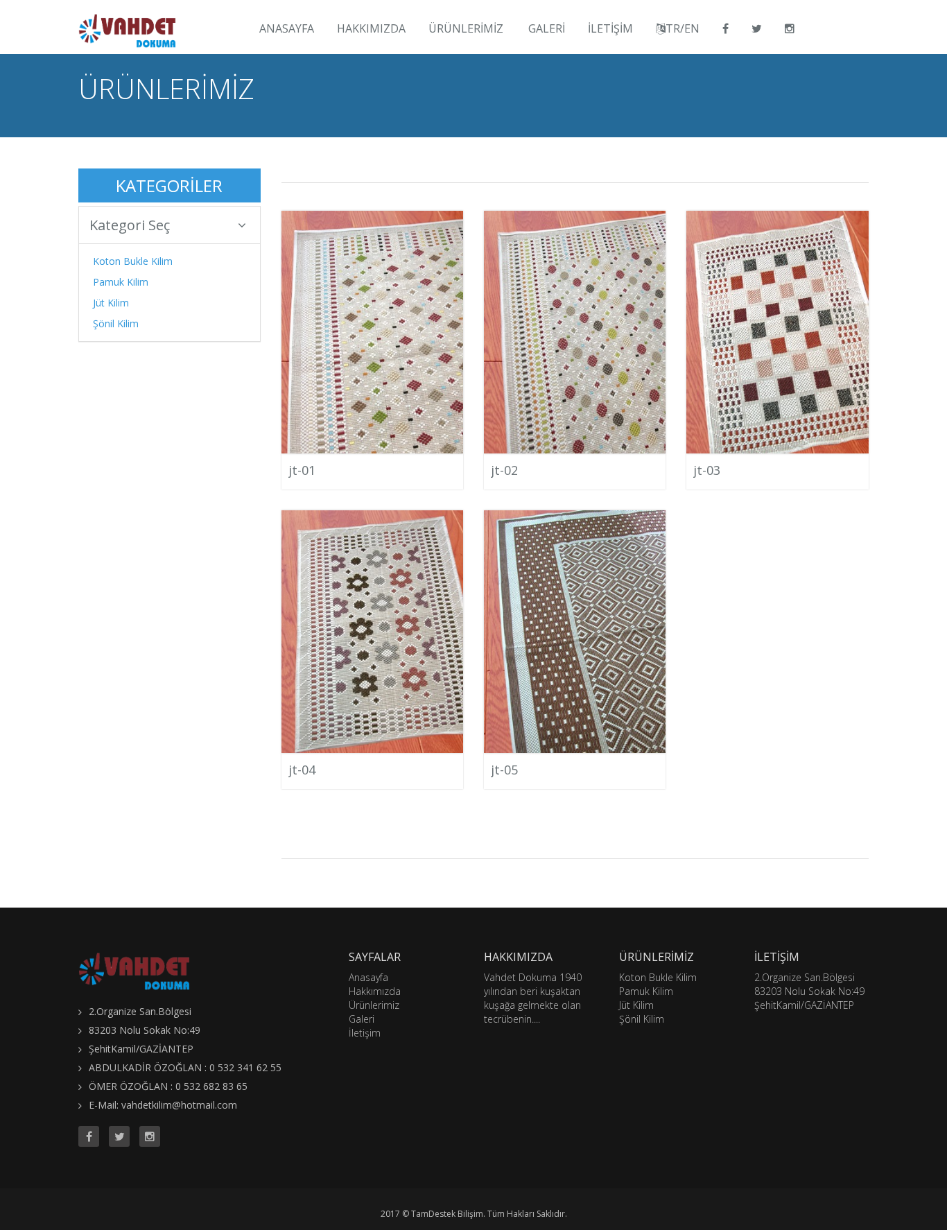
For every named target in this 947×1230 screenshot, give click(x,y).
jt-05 (504, 769)
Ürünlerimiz (465, 28)
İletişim (365, 1032)
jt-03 (706, 470)
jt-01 (301, 470)
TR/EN (683, 28)
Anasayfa (286, 28)
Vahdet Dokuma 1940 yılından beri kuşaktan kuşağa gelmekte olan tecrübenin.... (533, 998)
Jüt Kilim (111, 302)
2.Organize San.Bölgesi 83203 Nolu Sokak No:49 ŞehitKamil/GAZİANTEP (809, 991)
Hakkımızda (371, 28)
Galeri (546, 28)
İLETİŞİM (610, 28)
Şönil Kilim (116, 323)
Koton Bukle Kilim (133, 261)
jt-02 (504, 470)
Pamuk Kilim (120, 281)
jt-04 (301, 769)
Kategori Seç (129, 225)
